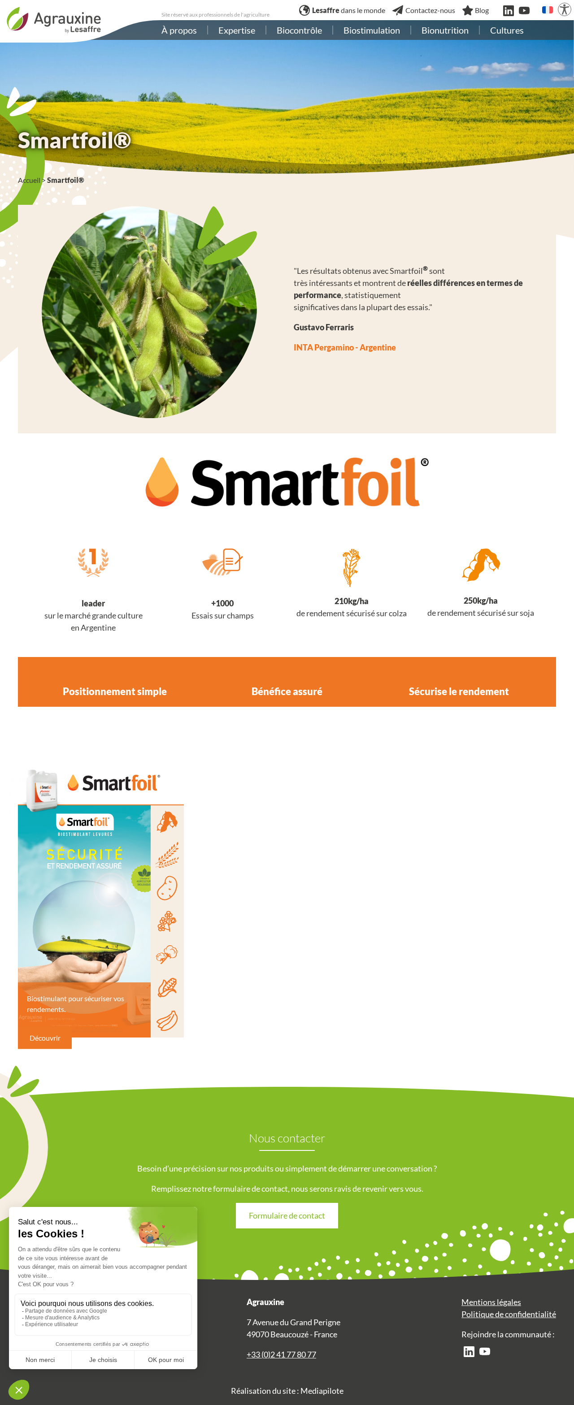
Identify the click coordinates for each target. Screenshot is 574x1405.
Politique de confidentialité (508, 1314)
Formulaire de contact (287, 1215)
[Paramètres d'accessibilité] (564, 9)
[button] (547, 10)
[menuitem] (179, 30)
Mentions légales (491, 1302)
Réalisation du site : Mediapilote (287, 1391)
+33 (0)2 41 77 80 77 (281, 1354)
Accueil (29, 180)
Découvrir (45, 1037)
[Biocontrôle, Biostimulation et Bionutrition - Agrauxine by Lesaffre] (54, 19)
